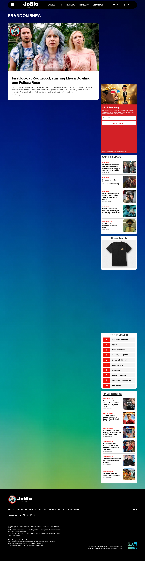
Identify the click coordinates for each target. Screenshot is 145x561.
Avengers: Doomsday (120, 339)
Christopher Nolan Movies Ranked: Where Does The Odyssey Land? (111, 404)
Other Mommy (117, 365)
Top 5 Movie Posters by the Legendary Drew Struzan (112, 460)
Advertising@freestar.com (34, 545)
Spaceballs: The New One (121, 380)
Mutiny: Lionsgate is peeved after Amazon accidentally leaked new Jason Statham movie (111, 211)
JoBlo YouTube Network (18, 531)
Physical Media (72, 509)
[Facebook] (27, 515)
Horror (19, 509)
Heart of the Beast (119, 375)
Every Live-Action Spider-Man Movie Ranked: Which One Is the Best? (111, 418)
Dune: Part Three (118, 350)
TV (26, 509)
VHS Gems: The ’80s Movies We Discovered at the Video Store (112, 432)
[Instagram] (124, 5)
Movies (11, 509)
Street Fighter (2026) (120, 355)
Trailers (42, 509)
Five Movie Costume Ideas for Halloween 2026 (110, 226)
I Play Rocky (116, 385)
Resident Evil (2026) (119, 360)
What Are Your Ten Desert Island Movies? (111, 474)
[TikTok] (128, 5)
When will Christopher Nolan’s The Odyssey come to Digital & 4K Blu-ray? (110, 196)
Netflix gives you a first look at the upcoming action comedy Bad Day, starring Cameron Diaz (111, 167)
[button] (12, 4)
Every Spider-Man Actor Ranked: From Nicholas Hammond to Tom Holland (111, 446)
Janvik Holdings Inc (42, 530)
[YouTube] (20, 515)
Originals (52, 509)
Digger (114, 345)
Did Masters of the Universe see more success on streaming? (111, 182)
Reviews (32, 509)
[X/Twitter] (24, 515)
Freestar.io (39, 543)
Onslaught (116, 370)
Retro (61, 509)
